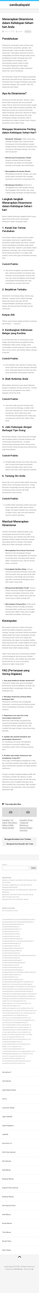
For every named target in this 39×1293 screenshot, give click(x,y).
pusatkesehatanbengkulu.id (11, 943)
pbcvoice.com (7, 1018)
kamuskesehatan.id (24, 1025)
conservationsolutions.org (11, 1032)
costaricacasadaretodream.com (13, 1049)
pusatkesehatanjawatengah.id (12, 938)
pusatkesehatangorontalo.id (11, 951)
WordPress (19, 1269)
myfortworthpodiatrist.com (11, 1051)
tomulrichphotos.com (23, 1039)
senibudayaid (19, 5)
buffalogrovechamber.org (11, 998)
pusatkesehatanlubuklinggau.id (12, 970)
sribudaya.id (32, 994)
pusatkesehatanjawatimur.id (11, 929)
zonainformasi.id (8, 1063)
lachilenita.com (25, 1044)
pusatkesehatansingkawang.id (12, 979)
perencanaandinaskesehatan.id (13, 924)
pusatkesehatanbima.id (10, 977)
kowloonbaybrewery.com (11, 1044)
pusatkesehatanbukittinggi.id (12, 960)
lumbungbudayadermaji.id (24, 989)
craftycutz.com (7, 1001)
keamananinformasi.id (23, 1061)
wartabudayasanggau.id (19, 994)
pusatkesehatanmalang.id (27, 972)
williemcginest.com (8, 1003)
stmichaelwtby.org (8, 1061)
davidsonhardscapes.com (11, 1006)
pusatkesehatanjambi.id (26, 941)
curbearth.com (26, 1032)
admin (20, 31)
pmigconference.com (17, 1037)
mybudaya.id (6, 994)
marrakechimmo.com (9, 1020)
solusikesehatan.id (8, 919)
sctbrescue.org (27, 1054)
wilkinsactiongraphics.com (11, 1008)
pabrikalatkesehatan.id (26, 922)
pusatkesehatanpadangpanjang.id (13, 962)
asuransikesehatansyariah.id (25, 919)
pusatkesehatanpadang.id (11, 958)
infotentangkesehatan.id (19, 1022)
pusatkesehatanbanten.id (10, 927)
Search (4, 864)
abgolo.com (6, 1046)
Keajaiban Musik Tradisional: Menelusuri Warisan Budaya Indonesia (26, 825)
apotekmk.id (6, 984)
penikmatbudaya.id (8, 989)
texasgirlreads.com (19, 1001)
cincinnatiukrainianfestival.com (13, 1013)
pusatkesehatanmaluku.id (11, 946)
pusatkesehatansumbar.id (11, 934)
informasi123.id (19, 1063)
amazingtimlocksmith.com (21, 1018)
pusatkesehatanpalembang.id (12, 967)
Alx (32, 1269)
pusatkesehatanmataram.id (11, 974)
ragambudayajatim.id (9, 986)
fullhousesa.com (30, 1013)
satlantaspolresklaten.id (27, 996)
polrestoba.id (6, 1022)
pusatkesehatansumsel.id (11, 936)
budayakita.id (21, 986)
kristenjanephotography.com (12, 1054)
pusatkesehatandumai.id (10, 965)
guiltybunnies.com (27, 1008)
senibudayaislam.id (8, 991)
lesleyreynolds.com (8, 1039)
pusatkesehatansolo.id (10, 972)
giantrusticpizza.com (18, 1056)
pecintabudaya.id (26, 984)
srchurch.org (6, 1056)
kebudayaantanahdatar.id (24, 991)
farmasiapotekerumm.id (10, 1027)
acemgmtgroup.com (9, 1010)
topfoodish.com (23, 1034)
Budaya (28, 31)
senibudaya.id (31, 986)
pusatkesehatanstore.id (10, 922)
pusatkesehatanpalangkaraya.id (13, 982)
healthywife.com (22, 1015)
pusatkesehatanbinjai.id (28, 955)
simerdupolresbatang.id (10, 996)
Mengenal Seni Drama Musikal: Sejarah (15, 899)
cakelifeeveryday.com (9, 1030)
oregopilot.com (16, 1046)
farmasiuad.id (15, 984)
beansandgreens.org (24, 1030)
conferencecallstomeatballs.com (13, 1058)
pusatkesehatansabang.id (11, 953)
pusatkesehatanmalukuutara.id (12, 948)
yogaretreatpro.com (28, 1051)
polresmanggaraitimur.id (26, 1020)
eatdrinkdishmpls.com (28, 998)
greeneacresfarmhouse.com (27, 1010)
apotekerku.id (28, 982)
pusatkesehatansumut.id (10, 931)
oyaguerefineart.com (9, 1015)
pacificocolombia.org (9, 1034)
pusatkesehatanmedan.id (10, 955)
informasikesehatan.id (9, 1025)
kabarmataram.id (25, 1027)
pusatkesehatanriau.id (9, 941)
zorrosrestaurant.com (23, 1003)
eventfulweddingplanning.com (12, 1042)
